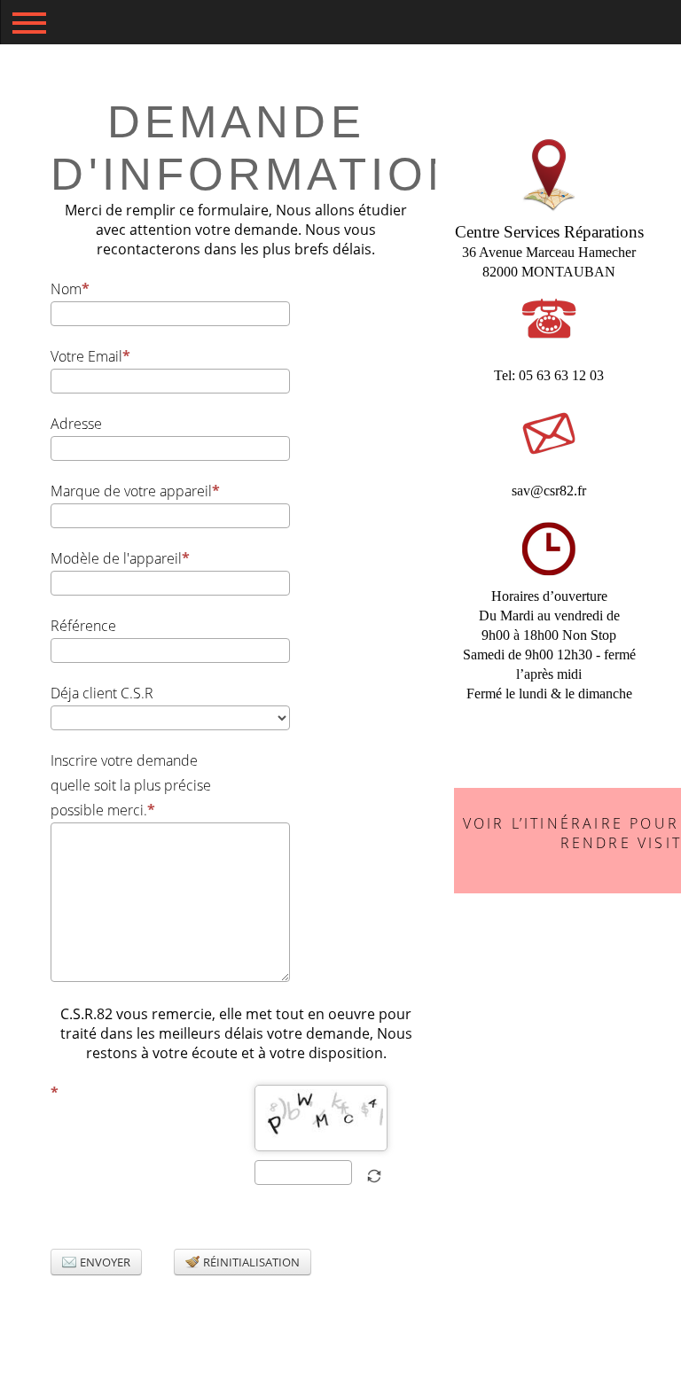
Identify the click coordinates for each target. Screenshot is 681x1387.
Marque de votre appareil (131, 491)
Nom (66, 289)
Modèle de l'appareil (116, 558)
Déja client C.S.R (102, 693)
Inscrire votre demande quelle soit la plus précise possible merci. (131, 785)
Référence (83, 625)
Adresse (76, 423)
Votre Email (86, 356)
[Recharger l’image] (374, 1176)
